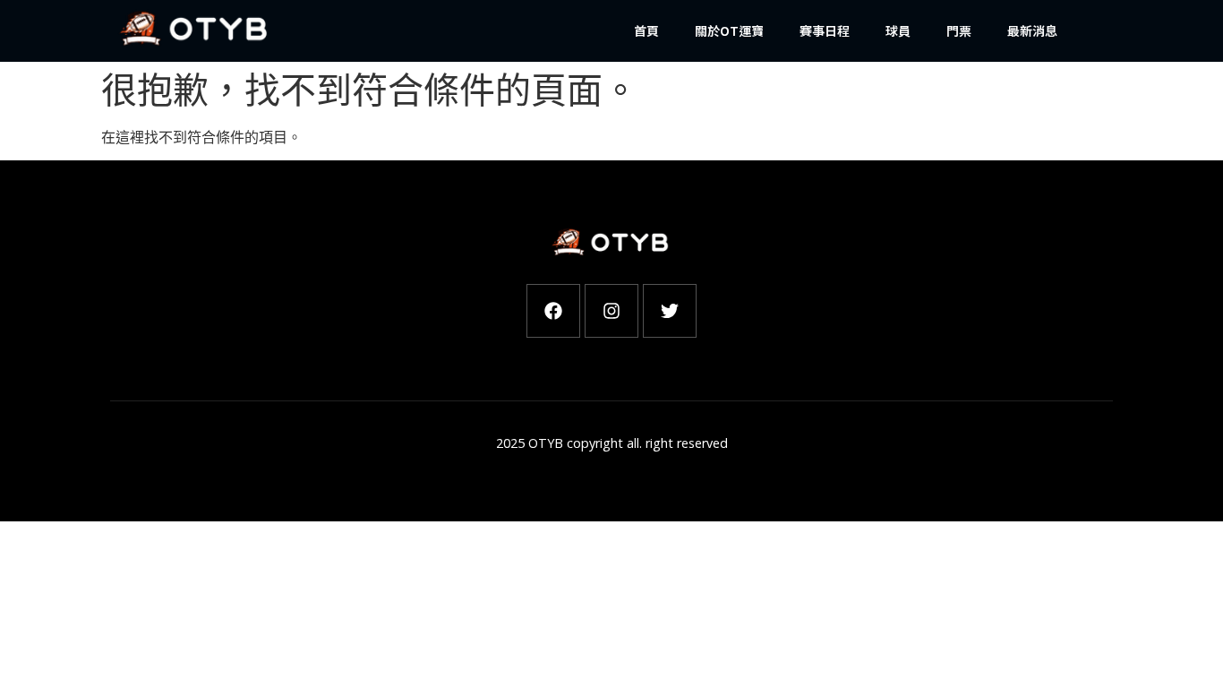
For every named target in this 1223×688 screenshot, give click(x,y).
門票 (958, 30)
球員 (898, 30)
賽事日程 (825, 30)
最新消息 (1032, 30)
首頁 (646, 30)
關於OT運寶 (729, 30)
